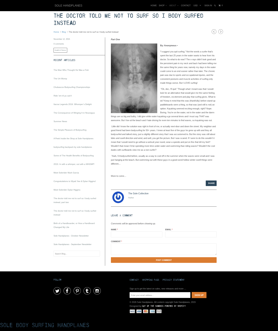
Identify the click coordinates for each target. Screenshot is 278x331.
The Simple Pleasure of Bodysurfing (70, 130)
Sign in (208, 5)
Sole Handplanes (68, 5)
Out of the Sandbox (152, 306)
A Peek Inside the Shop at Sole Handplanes (73, 138)
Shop (162, 5)
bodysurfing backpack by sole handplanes (73, 147)
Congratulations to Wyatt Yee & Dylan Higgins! (75, 181)
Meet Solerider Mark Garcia (66, 173)
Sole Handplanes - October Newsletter (71, 236)
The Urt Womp (60, 78)
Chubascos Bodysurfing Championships (72, 87)
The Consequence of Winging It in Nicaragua (74, 113)
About (173, 5)
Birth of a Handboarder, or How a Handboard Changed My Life (74, 225)
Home (154, 5)
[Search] (215, 5)
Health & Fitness (60, 50)
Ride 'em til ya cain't (63, 96)
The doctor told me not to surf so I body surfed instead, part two (75, 200)
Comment (116, 241)
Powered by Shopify (175, 306)
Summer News (60, 121)
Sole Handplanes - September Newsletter (73, 244)
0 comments (59, 44)
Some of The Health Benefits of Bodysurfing (74, 155)
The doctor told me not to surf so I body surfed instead (75, 213)
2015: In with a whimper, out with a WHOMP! (74, 164)
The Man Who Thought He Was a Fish (71, 70)
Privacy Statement (174, 280)
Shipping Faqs (150, 280)
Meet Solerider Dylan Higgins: (67, 190)
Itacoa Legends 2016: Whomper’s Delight (73, 104)
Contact (186, 5)
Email (168, 229)
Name (114, 229)
